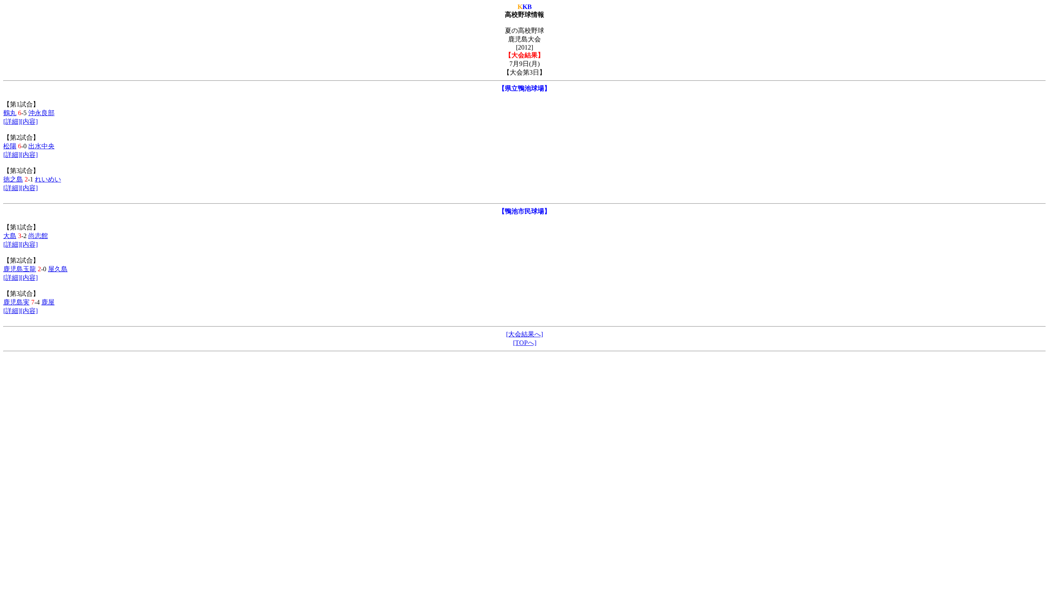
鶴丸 (9, 112)
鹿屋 (47, 302)
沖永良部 (41, 112)
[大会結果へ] (524, 334)
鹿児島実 (16, 302)
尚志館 (38, 235)
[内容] (29, 121)
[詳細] (11, 121)
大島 (9, 235)
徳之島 (13, 179)
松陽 (9, 146)
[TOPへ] (524, 342)
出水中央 (41, 146)
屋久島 (58, 269)
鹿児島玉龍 (19, 269)
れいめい (48, 179)
